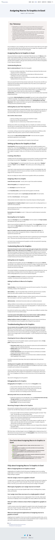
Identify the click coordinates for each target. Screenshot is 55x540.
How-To (39, 1)
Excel (36, 1)
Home (30, 1)
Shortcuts (44, 1)
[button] (52, 2)
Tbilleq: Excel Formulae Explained (15, 525)
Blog (33, 1)
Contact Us (24, 537)
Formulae (49, 1)
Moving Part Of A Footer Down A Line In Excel (17, 524)
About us (31, 537)
